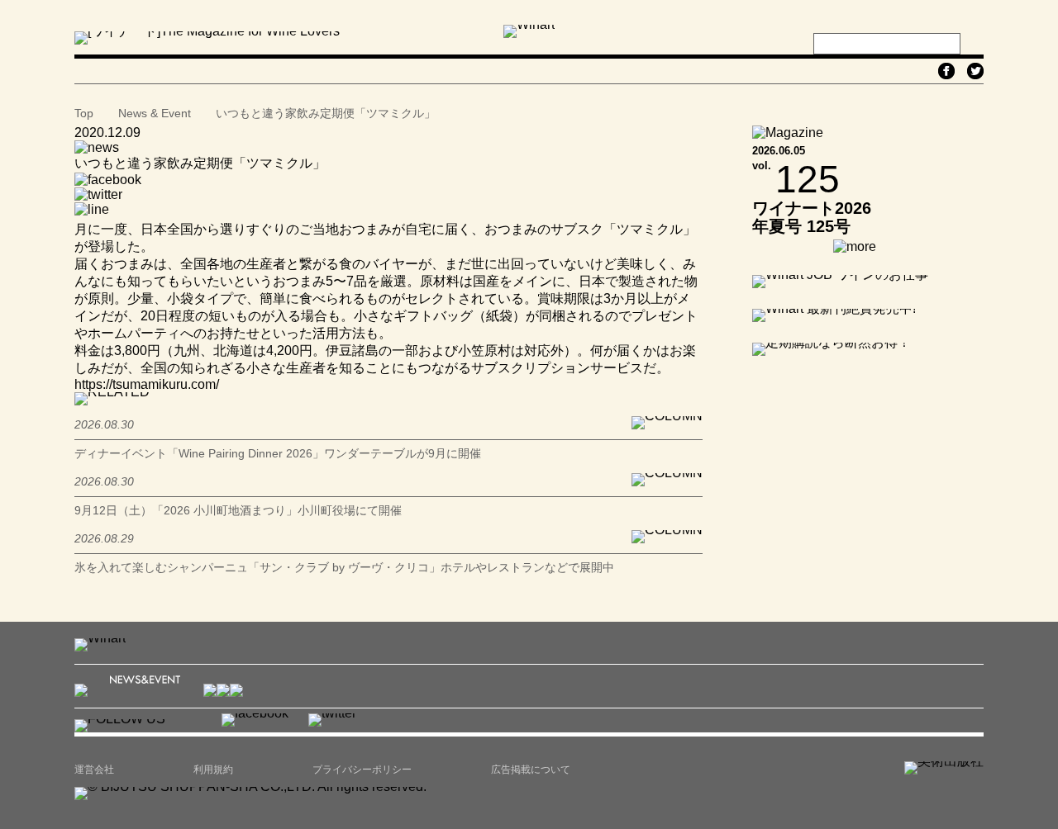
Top (83, 113)
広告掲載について (530, 769)
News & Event (154, 113)
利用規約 (213, 769)
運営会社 (94, 769)
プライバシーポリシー (362, 769)
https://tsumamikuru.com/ (146, 384)
